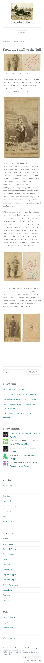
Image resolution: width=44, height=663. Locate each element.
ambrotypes (8, 544)
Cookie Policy (7, 654)
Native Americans (10, 585)
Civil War (7, 564)
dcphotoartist (15, 433)
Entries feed (8, 628)
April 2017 (7, 501)
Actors (5, 539)
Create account (9, 617)
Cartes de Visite (9, 549)
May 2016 (7, 511)
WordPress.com (9, 638)
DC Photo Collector (22, 22)
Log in (5, 622)
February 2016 (9, 521)
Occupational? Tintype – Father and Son (19, 399)
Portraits (6, 595)
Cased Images (9, 554)
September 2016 (9, 506)
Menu (23, 32)
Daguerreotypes (9, 574)
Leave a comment (26, 73)
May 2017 (6, 496)
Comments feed (9, 633)
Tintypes (6, 600)
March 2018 (7, 486)
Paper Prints (8, 590)
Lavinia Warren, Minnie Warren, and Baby (20, 394)
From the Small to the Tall (22, 49)
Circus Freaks (8, 559)
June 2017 (7, 491)
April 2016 (7, 516)
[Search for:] (15, 372)
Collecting (7, 569)
